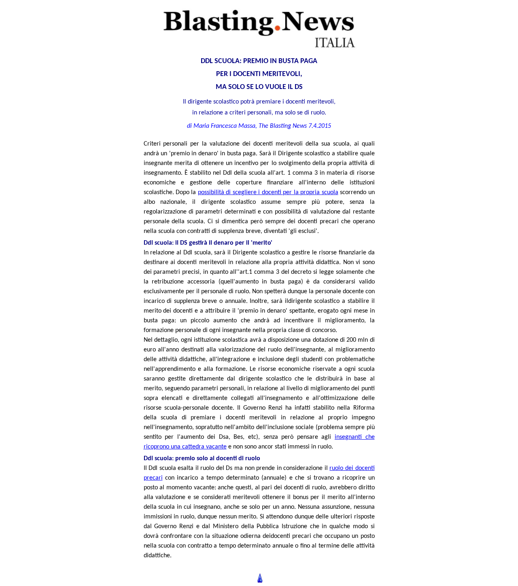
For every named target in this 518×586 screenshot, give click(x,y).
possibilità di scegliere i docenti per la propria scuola (268, 192)
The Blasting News (283, 126)
